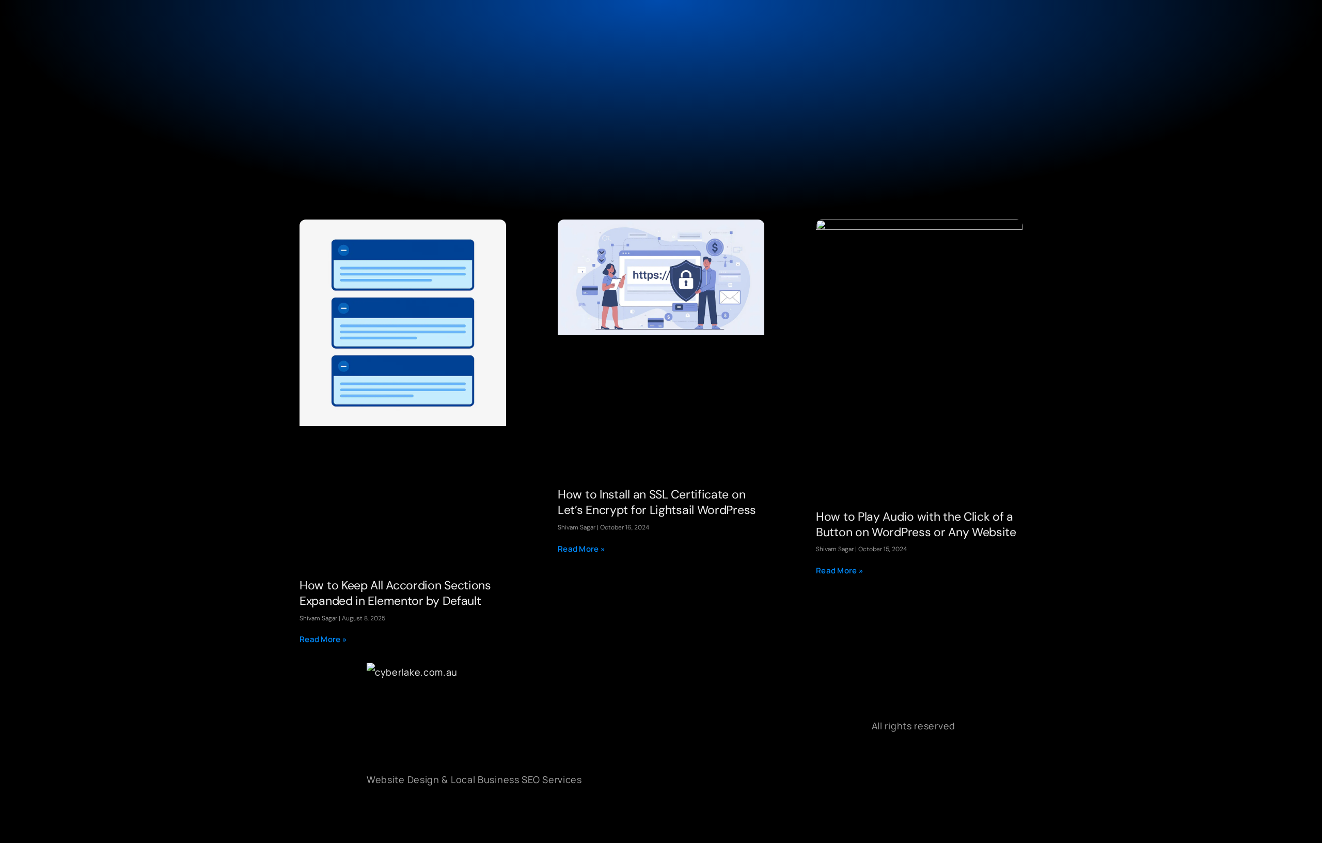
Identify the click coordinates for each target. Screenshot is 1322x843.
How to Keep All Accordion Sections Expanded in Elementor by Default (395, 592)
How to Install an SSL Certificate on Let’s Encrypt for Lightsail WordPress (657, 502)
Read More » (323, 639)
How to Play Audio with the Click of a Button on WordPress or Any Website (916, 524)
